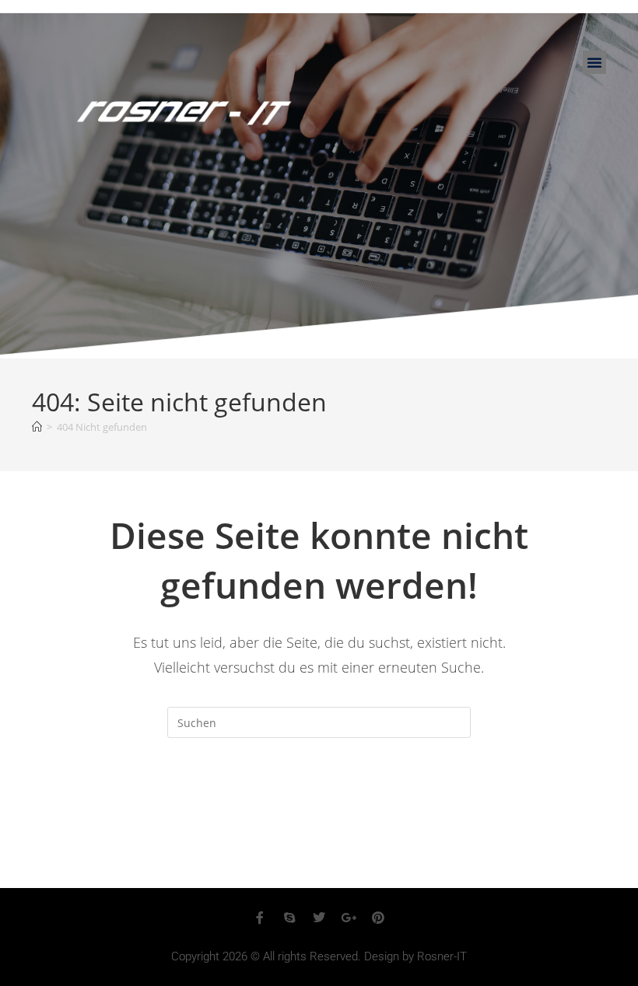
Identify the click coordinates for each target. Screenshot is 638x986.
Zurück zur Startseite (318, 801)
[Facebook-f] (260, 917)
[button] (594, 62)
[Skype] (289, 917)
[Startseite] (37, 427)
